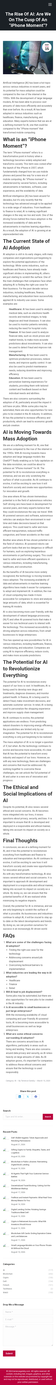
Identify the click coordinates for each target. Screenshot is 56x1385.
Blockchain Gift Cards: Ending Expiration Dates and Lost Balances (31, 1234)
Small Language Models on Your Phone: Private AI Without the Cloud (31, 1246)
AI (15, 1081)
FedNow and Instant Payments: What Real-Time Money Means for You (31, 1199)
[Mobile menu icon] (50, 4)
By (27, 1081)
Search (7, 1110)
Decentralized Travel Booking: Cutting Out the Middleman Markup (30, 1187)
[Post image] (6, 1139)
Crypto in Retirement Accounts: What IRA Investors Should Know (28, 1223)
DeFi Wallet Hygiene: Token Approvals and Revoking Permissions (29, 1139)
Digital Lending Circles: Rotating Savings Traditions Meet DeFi (28, 1211)
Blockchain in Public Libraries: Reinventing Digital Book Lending (29, 1163)
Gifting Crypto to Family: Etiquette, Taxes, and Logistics (30, 1151)
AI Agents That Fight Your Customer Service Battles (30, 1175)
